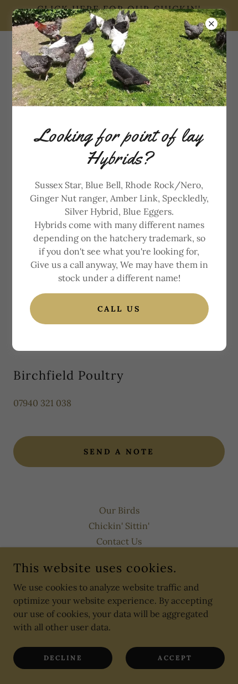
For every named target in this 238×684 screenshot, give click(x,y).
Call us (119, 309)
